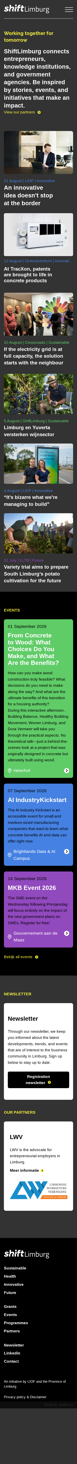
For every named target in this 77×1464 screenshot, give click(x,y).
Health (10, 1276)
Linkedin (12, 1353)
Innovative (14, 1284)
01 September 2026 (27, 626)
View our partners (20, 112)
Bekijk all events (18, 957)
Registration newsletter (38, 1079)
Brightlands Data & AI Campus (34, 855)
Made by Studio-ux (58, 1405)
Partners (12, 1331)
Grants (10, 1306)
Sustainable (15, 1268)
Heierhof (22, 770)
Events (10, 1315)
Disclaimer (38, 1397)
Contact (11, 1361)
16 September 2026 (27, 878)
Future (10, 1292)
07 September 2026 (27, 790)
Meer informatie (24, 1170)
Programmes (16, 1323)
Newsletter (14, 1345)
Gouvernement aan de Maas (35, 936)
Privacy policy (15, 1397)
